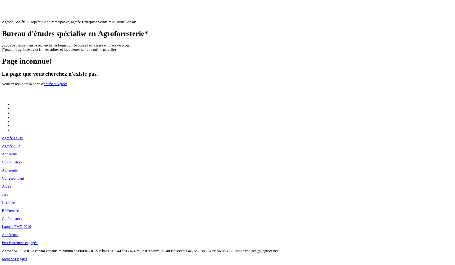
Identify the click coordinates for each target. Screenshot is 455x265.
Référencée (10, 211)
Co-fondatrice (12, 162)
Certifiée (8, 202)
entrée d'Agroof (55, 84)
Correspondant (13, 178)
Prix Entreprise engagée (20, 243)
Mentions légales (14, 259)
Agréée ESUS (12, 138)
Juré (5, 194)
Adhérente (10, 154)
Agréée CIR (11, 146)
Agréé (6, 186)
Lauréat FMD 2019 (16, 227)
